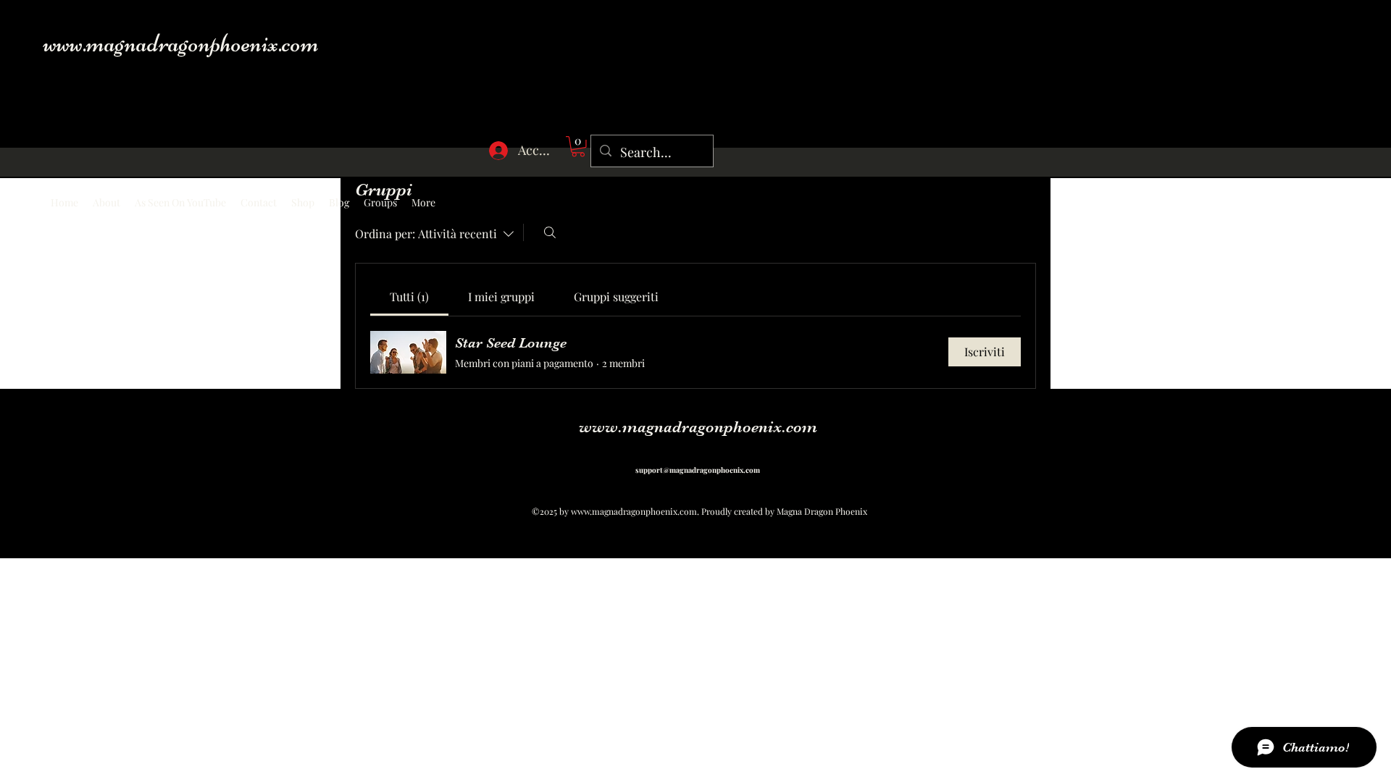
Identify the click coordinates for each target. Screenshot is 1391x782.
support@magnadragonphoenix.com (697, 470)
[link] (409, 296)
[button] (578, 146)
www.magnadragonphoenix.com (181, 43)
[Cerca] (550, 232)
